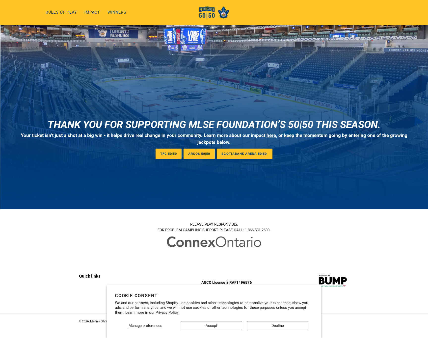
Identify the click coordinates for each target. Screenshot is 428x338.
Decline (277, 325)
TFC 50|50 (168, 154)
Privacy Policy (167, 312)
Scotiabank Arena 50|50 (244, 154)
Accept (211, 325)
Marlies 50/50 (99, 321)
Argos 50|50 (199, 154)
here (271, 135)
